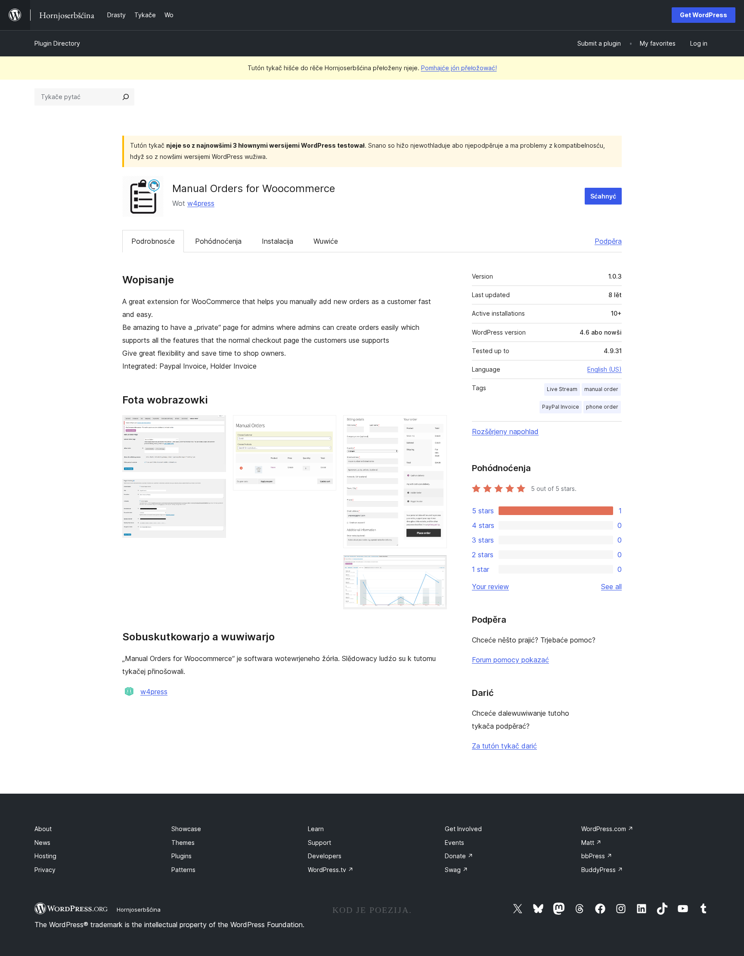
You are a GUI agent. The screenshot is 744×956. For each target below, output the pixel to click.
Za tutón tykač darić (504, 746)
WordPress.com (607, 828)
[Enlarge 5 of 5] (435, 566)
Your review (490, 586)
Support (319, 842)
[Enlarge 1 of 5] (214, 426)
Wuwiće (325, 241)
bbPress (596, 856)
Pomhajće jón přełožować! (459, 67)
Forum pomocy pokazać (510, 659)
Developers (324, 856)
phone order (602, 407)
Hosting (45, 856)
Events (454, 842)
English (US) (604, 369)
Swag (456, 869)
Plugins (181, 856)
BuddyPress (602, 869)
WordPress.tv (330, 869)
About (43, 828)
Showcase (186, 828)
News (42, 842)
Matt (591, 842)
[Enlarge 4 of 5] (435, 426)
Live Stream (562, 389)
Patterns (183, 869)
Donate (459, 856)
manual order (601, 389)
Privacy (45, 869)
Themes (183, 842)
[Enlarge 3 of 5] (324, 426)
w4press (200, 203)
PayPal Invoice (560, 407)
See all (611, 586)
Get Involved (463, 828)
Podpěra (608, 241)
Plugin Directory (57, 43)
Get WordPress (703, 15)
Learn (316, 828)
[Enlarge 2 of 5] (214, 490)
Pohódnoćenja (218, 241)
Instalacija (277, 241)
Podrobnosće (153, 241)
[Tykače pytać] (125, 97)
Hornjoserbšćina (139, 909)
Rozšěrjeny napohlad (505, 431)
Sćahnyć (603, 196)
